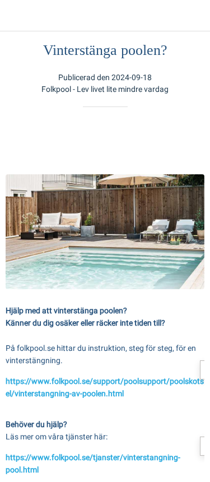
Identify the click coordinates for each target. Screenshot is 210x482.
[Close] (15, 15)
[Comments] (191, 140)
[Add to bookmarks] (164, 140)
